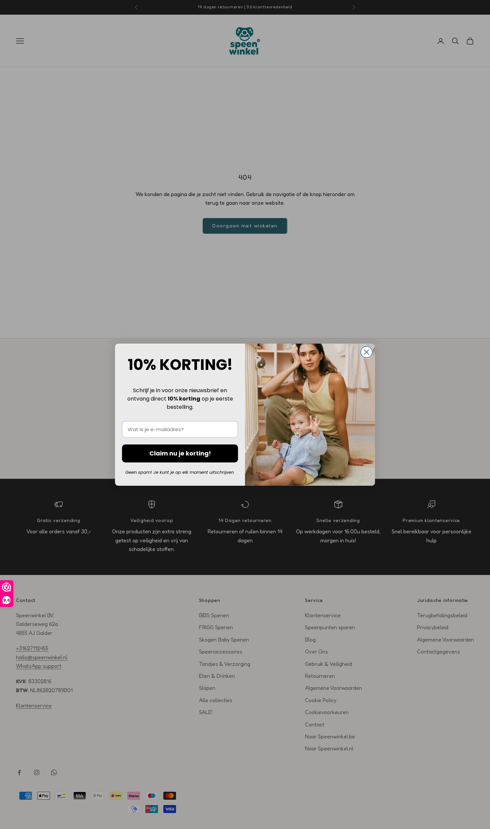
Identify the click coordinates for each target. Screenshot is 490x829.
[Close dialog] (366, 352)
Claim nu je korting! (180, 453)
